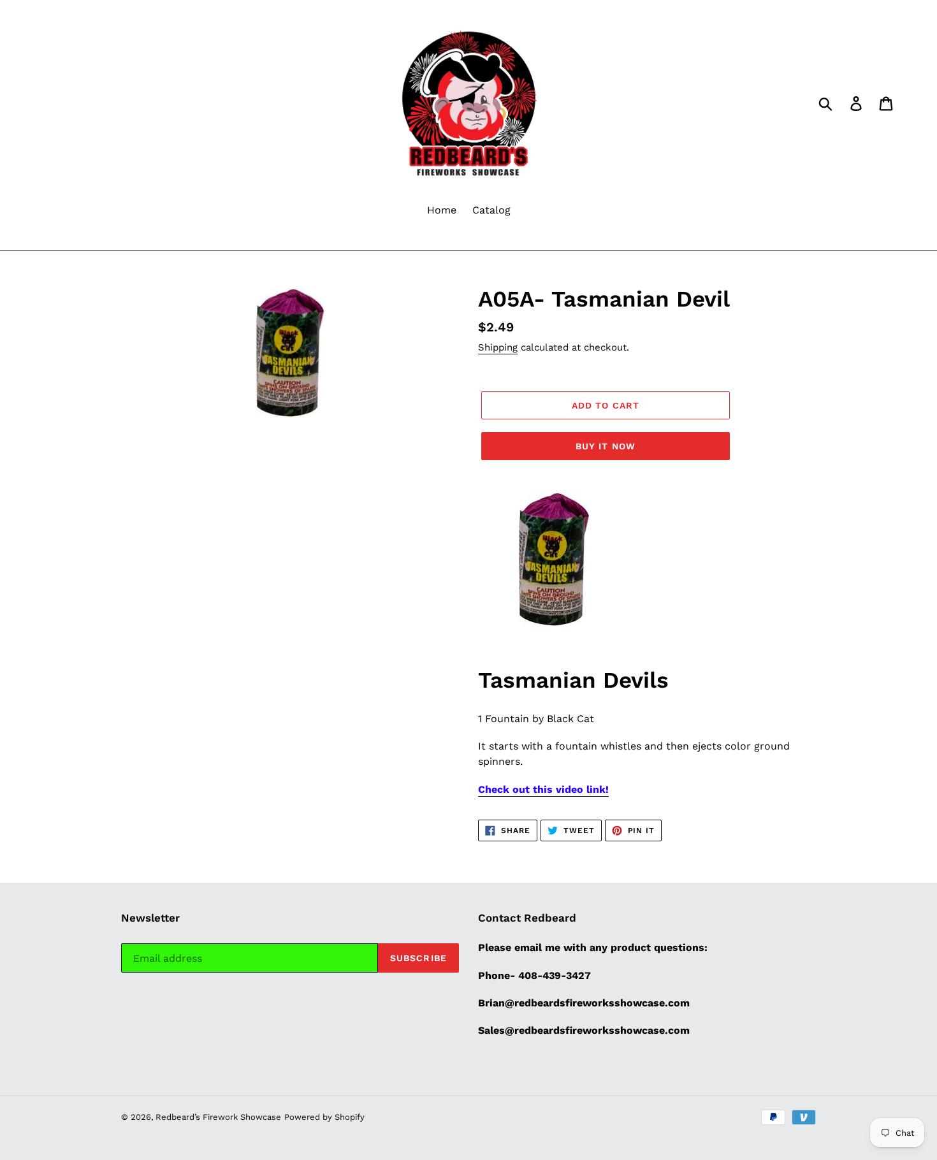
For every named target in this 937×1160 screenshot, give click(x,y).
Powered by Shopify (324, 1117)
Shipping (498, 347)
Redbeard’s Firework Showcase (218, 1117)
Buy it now (606, 446)
